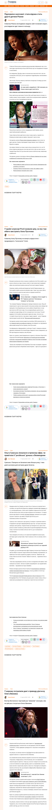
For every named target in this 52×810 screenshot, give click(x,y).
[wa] (31, 179)
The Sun (20, 73)
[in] (29, 182)
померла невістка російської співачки (21, 323)
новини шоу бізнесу (20, 648)
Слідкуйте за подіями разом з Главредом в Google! (13, 181)
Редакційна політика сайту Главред (27, 175)
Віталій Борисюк (9, 648)
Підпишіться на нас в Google (43, 20)
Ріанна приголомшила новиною (28, 140)
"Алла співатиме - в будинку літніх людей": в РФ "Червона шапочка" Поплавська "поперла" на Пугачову (34, 299)
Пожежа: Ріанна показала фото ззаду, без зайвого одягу (28, 168)
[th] (34, 179)
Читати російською (43, 11)
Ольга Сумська (26, 646)
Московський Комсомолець (32, 318)
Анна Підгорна (11, 459)
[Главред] (12, 2)
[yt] (40, 179)
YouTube (29, 752)
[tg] (37, 179)
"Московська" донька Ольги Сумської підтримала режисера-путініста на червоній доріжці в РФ (34, 545)
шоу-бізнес (7, 646)
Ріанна (6, 186)
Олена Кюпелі (11, 20)
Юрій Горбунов (41, 779)
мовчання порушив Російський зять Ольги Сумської (27, 576)
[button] (5, 2)
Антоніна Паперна (29, 514)
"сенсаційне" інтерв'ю (30, 796)
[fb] (43, 179)
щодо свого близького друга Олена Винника (34, 781)
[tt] (23, 182)
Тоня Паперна (36, 646)
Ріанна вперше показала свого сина (22, 170)
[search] (46, 2)
